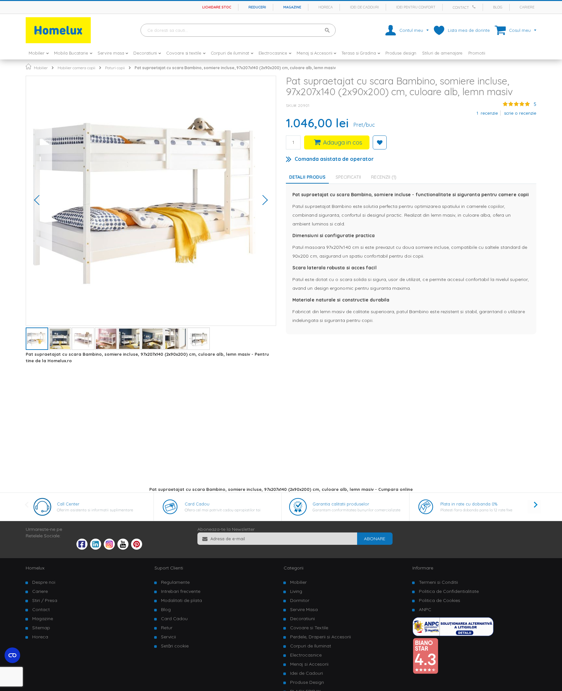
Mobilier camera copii (76, 67)
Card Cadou (197, 503)
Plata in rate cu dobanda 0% (468, 503)
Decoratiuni (302, 618)
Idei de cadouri (364, 7)
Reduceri (257, 7)
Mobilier (41, 67)
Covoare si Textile (309, 628)
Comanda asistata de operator (334, 159)
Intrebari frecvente (180, 591)
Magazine (292, 7)
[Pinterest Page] (136, 548)
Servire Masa (304, 609)
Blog (497, 7)
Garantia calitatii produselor (341, 503)
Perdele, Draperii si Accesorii (320, 637)
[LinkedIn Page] (95, 548)
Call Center (68, 503)
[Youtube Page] (122, 548)
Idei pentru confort (415, 7)
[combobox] (238, 30)
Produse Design (307, 682)
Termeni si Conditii (438, 582)
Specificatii (348, 177)
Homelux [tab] (35, 568)
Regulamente (175, 582)
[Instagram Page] (109, 548)
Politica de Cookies (439, 600)
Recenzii (383, 177)
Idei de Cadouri (306, 673)
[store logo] (58, 30)
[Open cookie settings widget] (12, 655)
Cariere (527, 7)
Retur (166, 628)
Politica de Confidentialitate (449, 591)
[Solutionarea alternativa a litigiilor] (453, 634)
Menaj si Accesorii (309, 664)
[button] (39, 201)
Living (296, 591)
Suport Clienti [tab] (168, 568)
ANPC (425, 609)
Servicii (168, 637)
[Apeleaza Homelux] (475, 7)
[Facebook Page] (81, 545)
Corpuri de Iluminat (310, 646)
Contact (461, 7)
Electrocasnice (306, 655)
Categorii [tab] (293, 568)
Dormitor (299, 600)
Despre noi (43, 582)
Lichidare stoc (216, 7)
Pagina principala (28, 66)
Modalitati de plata (181, 600)
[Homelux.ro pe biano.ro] (425, 672)
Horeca (325, 7)
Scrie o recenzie (520, 113)
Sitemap (41, 628)
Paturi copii (115, 67)
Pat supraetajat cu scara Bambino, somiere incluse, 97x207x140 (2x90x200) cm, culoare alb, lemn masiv (235, 67)
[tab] (350, 177)
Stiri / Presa (44, 600)
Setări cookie (175, 646)
